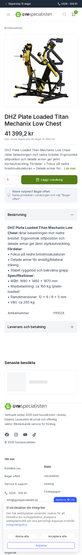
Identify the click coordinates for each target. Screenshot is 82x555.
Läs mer (70, 168)
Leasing (49, 483)
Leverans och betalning (27, 327)
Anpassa (41, 545)
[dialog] (41, 527)
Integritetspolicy (16, 524)
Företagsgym (52, 491)
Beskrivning (17, 215)
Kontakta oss (13, 468)
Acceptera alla (57, 536)
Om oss (9, 459)
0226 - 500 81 (18, 493)
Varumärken (51, 476)
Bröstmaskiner (13, 28)
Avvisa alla (22, 536)
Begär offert (12, 476)
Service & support (16, 484)
